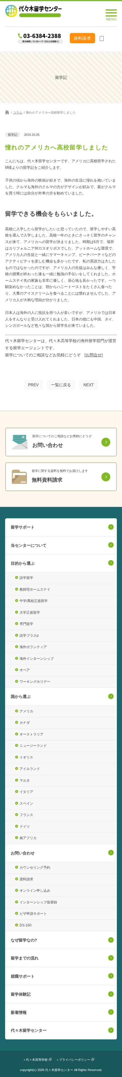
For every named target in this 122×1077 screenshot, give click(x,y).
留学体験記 (21, 994)
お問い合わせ (23, 853)
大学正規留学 (30, 612)
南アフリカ (28, 838)
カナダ (25, 723)
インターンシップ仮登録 (38, 902)
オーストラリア (31, 734)
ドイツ (25, 827)
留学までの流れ (25, 958)
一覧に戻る (61, 385)
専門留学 (26, 624)
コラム (17, 112)
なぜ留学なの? (24, 940)
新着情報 (19, 1012)
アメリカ (26, 711)
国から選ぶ (21, 696)
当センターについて (29, 545)
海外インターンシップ (37, 659)
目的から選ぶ (23, 563)
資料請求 (82, 38)
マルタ (25, 780)
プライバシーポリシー (74, 1059)
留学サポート (23, 527)
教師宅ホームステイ (35, 589)
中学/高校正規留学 (34, 601)
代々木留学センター (29, 1030)
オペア (25, 670)
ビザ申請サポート (33, 914)
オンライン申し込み (35, 891)
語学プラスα (29, 636)
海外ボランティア (33, 647)
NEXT (88, 385)
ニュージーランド (33, 746)
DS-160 (25, 925)
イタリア (26, 792)
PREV (33, 385)
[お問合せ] (94, 355)
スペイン (26, 803)
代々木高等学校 (37, 1059)
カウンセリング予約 (35, 868)
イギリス (26, 757)
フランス (26, 815)
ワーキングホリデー (35, 682)
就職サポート (23, 976)
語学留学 (26, 578)
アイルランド (30, 769)
